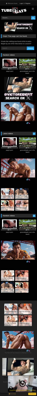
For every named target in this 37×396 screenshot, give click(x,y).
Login (21, 3)
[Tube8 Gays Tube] (15, 10)
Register (27, 3)
